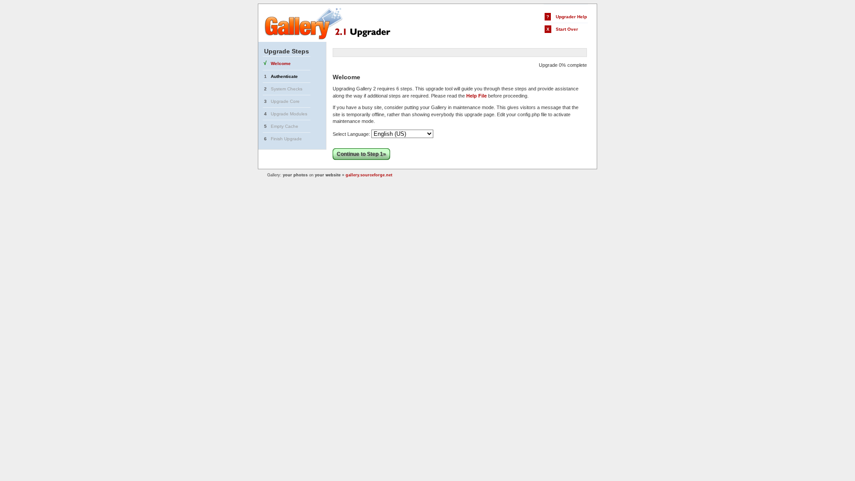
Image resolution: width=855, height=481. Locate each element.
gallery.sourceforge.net (369, 175)
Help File (476, 95)
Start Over (567, 29)
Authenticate (284, 76)
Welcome (281, 63)
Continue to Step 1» (361, 154)
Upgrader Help (571, 16)
